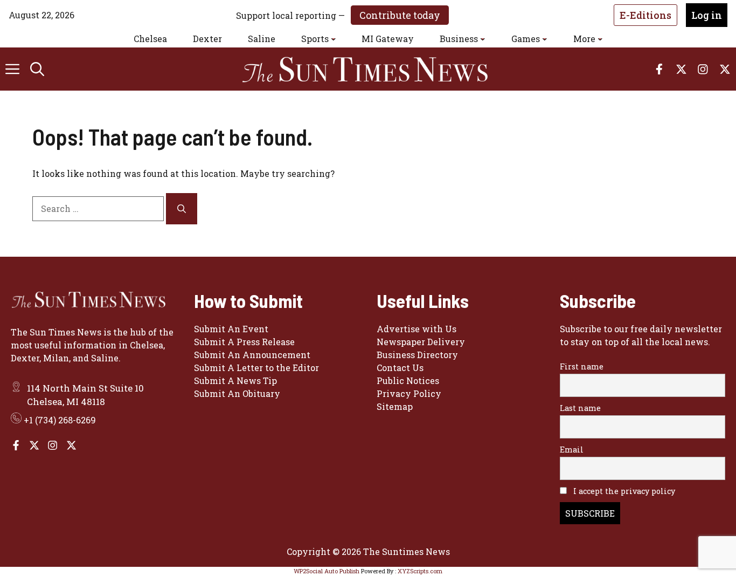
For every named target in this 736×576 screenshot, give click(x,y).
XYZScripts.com (420, 571)
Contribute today (399, 15)
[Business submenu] (482, 39)
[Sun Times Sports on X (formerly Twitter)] (34, 445)
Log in (706, 15)
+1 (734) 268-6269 (60, 420)
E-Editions (645, 15)
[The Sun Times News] (373, 69)
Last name (580, 408)
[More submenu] (600, 39)
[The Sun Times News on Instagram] (52, 445)
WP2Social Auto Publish (326, 571)
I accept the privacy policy (623, 491)
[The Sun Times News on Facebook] (16, 445)
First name (581, 366)
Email (572, 449)
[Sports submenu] (333, 39)
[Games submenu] (544, 39)
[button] (37, 69)
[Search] (181, 208)
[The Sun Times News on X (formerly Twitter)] (71, 445)
